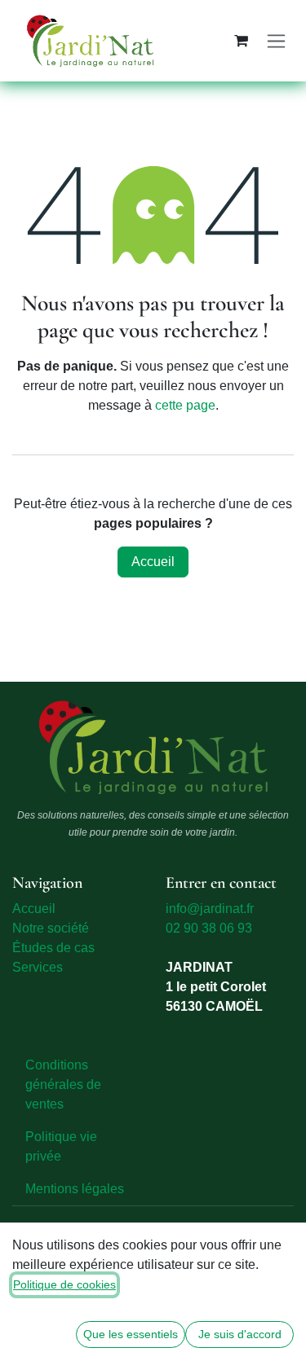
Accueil (153, 562)
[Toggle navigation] (276, 41)
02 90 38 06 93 (209, 928)
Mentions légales (74, 1189)
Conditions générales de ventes (63, 1084)
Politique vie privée (61, 1146)
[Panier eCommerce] (241, 41)
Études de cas (53, 948)
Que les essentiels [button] (130, 1334)
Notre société (50, 928)
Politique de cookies (64, 1284)
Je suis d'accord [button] (240, 1334)
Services (37, 967)
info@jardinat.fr (210, 908)
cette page (185, 405)
